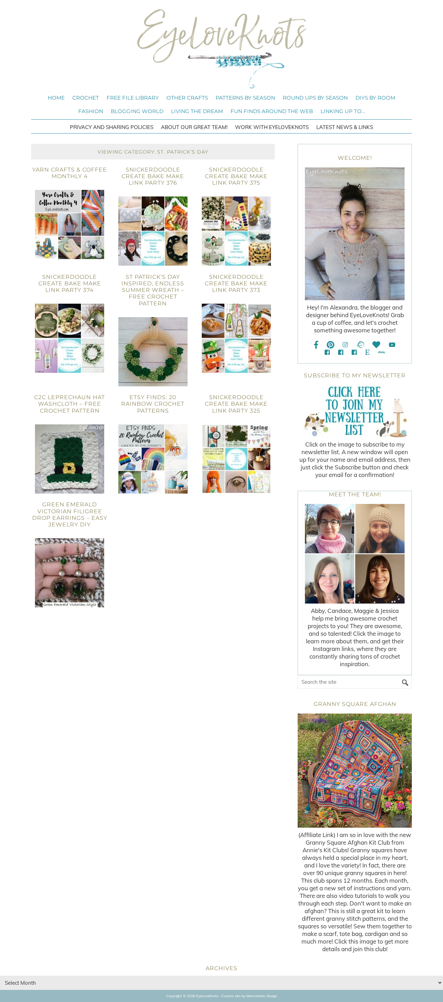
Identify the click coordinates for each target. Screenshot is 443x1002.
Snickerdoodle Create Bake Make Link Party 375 (236, 176)
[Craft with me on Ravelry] (360, 344)
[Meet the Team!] (355, 554)
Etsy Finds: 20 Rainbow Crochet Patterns (152, 404)
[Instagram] (345, 344)
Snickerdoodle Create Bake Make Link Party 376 (152, 176)
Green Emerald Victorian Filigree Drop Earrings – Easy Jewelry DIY (69, 514)
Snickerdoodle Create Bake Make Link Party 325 (236, 404)
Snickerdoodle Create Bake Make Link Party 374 (69, 283)
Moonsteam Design (261, 996)
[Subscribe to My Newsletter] (355, 411)
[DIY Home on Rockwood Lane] (340, 352)
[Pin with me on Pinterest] (330, 344)
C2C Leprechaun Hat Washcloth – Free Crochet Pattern (69, 404)
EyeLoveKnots (221, 48)
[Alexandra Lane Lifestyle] (354, 352)
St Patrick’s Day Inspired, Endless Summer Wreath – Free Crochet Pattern (152, 290)
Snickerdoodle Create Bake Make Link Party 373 (236, 283)
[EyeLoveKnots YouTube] (392, 344)
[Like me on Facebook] (316, 344)
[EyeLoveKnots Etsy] (367, 352)
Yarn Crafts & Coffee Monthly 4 (69, 173)
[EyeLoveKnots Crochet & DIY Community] (327, 352)
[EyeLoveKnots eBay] (381, 352)
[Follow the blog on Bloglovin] (376, 344)
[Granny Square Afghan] (355, 771)
